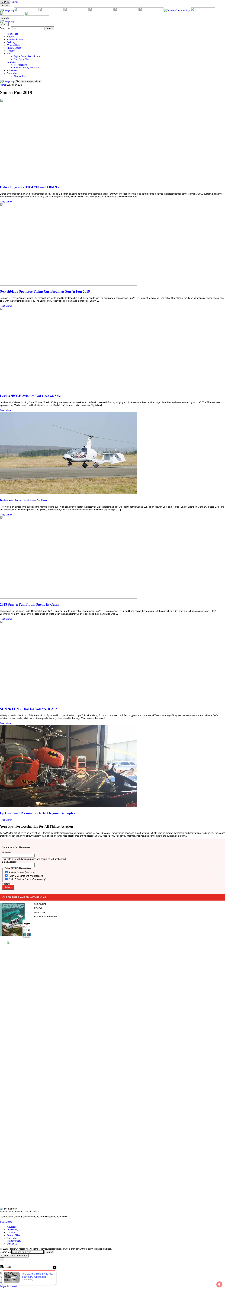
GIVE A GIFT (40, 912)
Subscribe (12, 1238)
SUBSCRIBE (40, 904)
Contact (11, 1232)
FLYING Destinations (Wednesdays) (26, 875)
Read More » (6, 201)
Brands (5, 5)
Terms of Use (13, 1235)
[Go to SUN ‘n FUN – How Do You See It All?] (112, 661)
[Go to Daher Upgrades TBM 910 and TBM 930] (112, 140)
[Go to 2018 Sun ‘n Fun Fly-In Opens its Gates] (112, 557)
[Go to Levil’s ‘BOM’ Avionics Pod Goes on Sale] (112, 348)
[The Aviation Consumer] (177, 10)
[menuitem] (116, 33)
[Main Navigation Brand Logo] (7, 21)
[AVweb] (76, 10)
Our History (12, 1229)
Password (5, 1277)
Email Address (9, 861)
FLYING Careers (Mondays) (22, 872)
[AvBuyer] (101, 10)
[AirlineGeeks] (51, 10)
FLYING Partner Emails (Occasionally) (27, 879)
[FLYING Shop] (37, 14)
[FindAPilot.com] (12, 14)
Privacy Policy (14, 1240)
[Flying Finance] (203, 10)
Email (3, 1273)
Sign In (5, 1280)
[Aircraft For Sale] (26, 10)
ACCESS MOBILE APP (45, 916)
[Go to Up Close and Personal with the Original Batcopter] (112, 766)
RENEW (38, 908)
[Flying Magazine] (7, 10)
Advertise (12, 1226)
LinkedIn (6, 852)
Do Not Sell (12, 1243)
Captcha (6, 883)
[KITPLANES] (126, 10)
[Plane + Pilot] (151, 10)
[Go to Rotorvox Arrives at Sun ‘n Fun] (112, 453)
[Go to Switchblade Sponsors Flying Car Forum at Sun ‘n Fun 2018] (112, 244)
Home (3, 84)
